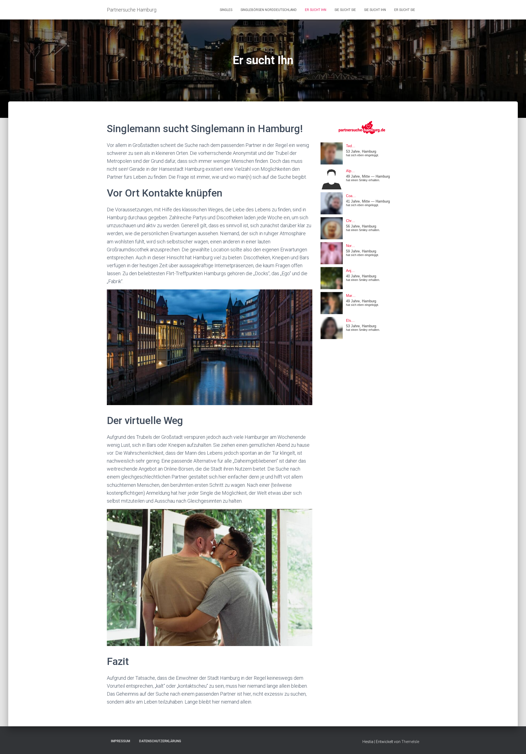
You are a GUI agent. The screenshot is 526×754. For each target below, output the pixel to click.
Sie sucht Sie (345, 10)
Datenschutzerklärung (160, 741)
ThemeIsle (410, 741)
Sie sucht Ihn (375, 10)
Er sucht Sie (404, 10)
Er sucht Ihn (315, 10)
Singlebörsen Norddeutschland (269, 10)
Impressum (120, 741)
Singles (226, 10)
